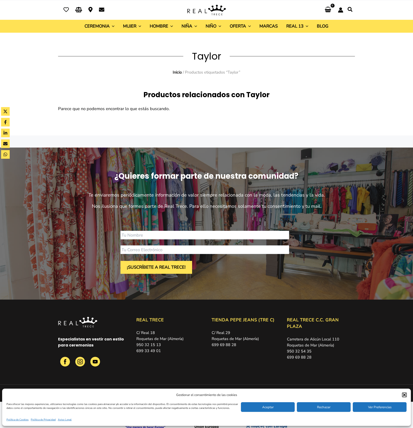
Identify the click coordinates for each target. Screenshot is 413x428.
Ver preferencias (379, 407)
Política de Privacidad (43, 419)
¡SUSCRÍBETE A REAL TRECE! (156, 267)
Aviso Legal (65, 419)
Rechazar (323, 407)
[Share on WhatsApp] (5, 154)
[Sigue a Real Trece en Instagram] (80, 364)
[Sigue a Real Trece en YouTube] (95, 364)
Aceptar (268, 407)
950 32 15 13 (148, 344)
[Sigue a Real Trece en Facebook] (65, 364)
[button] (404, 395)
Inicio (177, 72)
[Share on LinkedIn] (5, 133)
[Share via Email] (5, 143)
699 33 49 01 (148, 350)
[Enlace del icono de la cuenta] (340, 10)
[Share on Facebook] (5, 122)
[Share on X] (5, 111)
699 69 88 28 (224, 344)
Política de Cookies (17, 419)
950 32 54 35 (299, 351)
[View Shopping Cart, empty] (327, 10)
